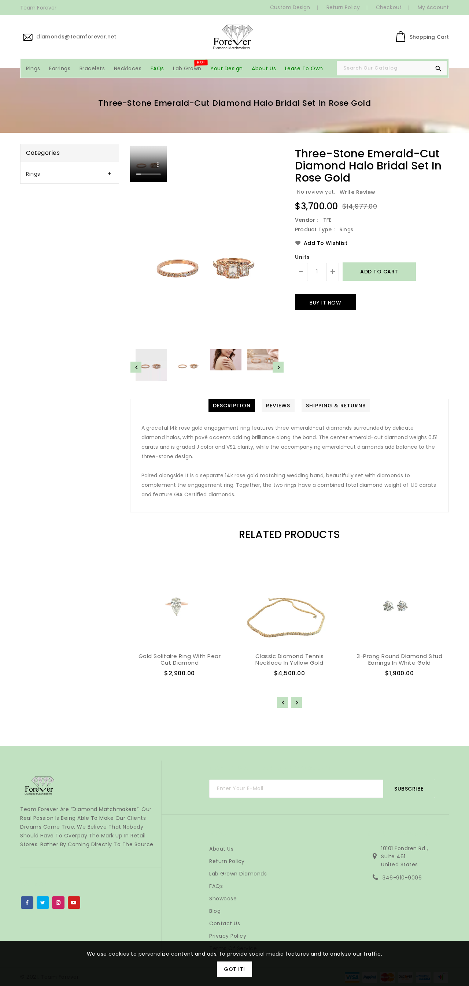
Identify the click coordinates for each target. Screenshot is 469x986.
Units (302, 257)
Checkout (389, 7)
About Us (221, 848)
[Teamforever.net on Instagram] (58, 901)
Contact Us (224, 923)
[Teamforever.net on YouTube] (74, 901)
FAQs (216, 886)
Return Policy (343, 7)
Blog (215, 911)
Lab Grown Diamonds (238, 873)
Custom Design (290, 7)
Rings (33, 174)
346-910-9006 (402, 877)
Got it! (234, 969)
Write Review (358, 192)
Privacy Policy (227, 936)
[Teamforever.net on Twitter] (42, 901)
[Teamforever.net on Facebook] (27, 901)
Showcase (223, 898)
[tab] (69, 174)
